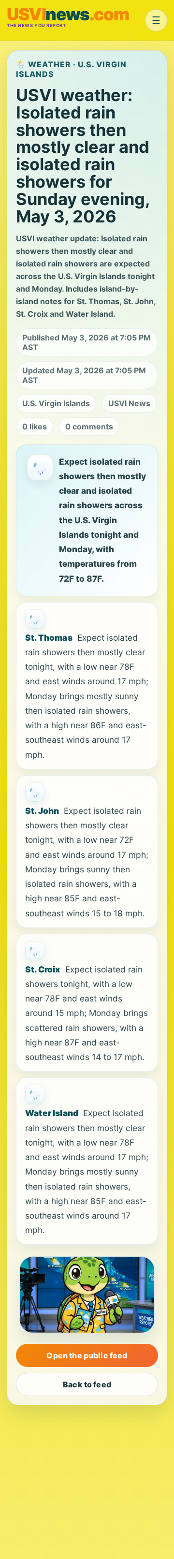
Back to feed (87, 1384)
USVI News (129, 403)
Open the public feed (86, 1355)
